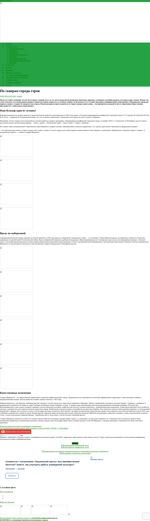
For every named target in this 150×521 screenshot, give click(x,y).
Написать (12, 476)
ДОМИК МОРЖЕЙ (13, 83)
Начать (75, 443)
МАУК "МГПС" (6, 1)
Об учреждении (12, 46)
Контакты (9, 70)
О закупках (10, 65)
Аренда (8, 85)
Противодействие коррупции (20, 61)
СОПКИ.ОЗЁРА (12, 80)
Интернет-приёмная (13, 73)
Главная (9, 44)
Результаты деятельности (18, 55)
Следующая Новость (34, 428)
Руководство (13, 53)
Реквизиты (13, 57)
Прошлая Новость (20, 426)
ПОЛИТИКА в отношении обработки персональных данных (24, 520)
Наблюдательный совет (17, 59)
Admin (19, 96)
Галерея (9, 67)
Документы (13, 51)
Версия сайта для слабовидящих (17, 431)
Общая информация (16, 49)
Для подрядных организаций (16, 77)
